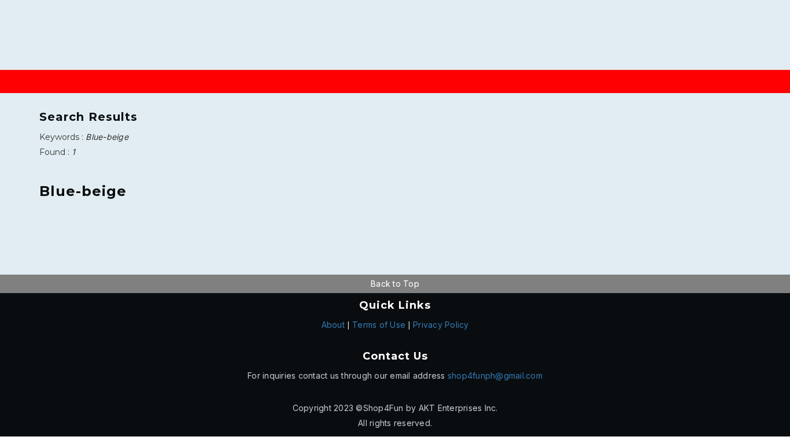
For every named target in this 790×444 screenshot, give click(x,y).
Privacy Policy (441, 325)
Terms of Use (378, 325)
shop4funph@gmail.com (495, 375)
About (333, 325)
